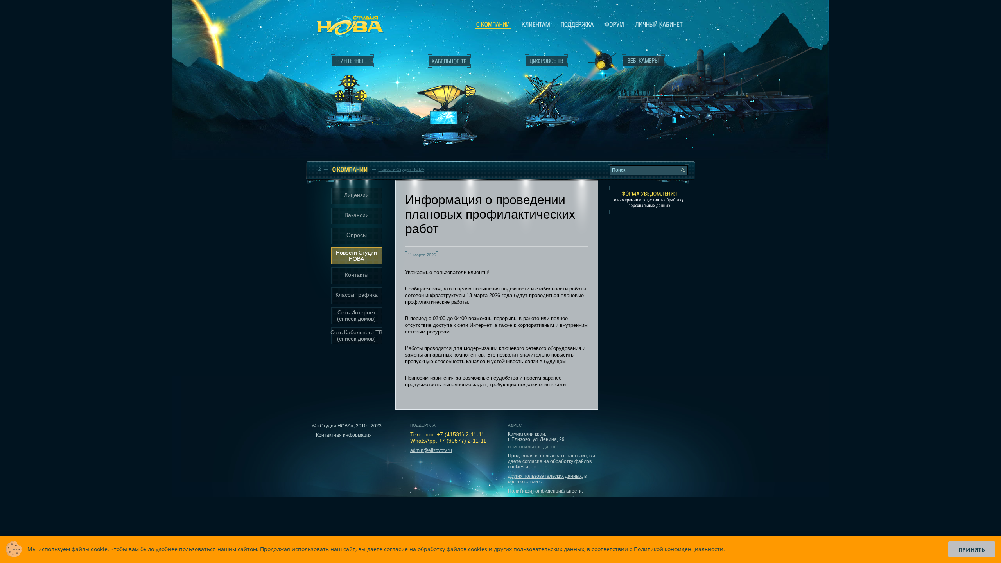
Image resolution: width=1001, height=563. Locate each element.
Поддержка (577, 24)
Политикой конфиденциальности (545, 491)
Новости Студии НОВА (401, 169)
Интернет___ (350, 92)
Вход (710, 89)
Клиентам (536, 24)
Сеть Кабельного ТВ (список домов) (356, 335)
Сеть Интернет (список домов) (356, 315)
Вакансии (356, 215)
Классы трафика (356, 295)
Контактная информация (344, 435)
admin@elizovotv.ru (431, 450)
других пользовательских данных (545, 476)
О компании (493, 25)
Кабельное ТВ (449, 104)
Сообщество (614, 24)
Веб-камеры (600, 63)
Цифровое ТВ (542, 89)
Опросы (356, 235)
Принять (971, 549)
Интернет (352, 61)
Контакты (356, 275)
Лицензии (356, 195)
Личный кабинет (659, 24)
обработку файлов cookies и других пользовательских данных (501, 549)
